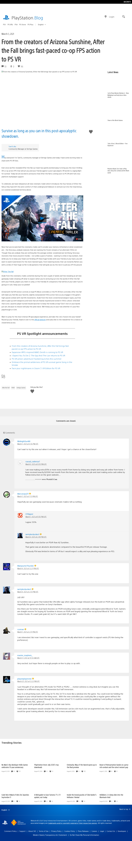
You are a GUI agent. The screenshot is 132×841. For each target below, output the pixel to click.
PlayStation (27, 17)
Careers (94, 831)
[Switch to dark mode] (105, 16)
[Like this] (17, 771)
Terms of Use (43, 831)
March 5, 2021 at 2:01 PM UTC (27, 632)
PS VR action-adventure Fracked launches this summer (36, 358)
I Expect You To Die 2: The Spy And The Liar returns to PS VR (38, 355)
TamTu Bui (12, 146)
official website (40, 320)
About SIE (32, 831)
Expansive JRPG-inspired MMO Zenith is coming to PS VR (37, 352)
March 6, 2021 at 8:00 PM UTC (36, 464)
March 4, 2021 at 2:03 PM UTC (27, 592)
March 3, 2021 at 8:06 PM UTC (36, 516)
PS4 (16, 24)
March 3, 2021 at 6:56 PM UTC (27, 444)
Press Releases (83, 831)
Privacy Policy (56, 831)
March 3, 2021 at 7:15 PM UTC (27, 496)
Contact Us (111, 831)
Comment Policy (10, 831)
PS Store (22, 24)
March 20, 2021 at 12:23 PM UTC (28, 681)
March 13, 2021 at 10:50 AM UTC (28, 658)
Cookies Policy (69, 831)
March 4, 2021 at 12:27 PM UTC (28, 568)
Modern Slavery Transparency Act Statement (50, 835)
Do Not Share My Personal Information (84, 835)
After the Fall (5, 387)
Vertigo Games (21, 387)
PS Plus (30, 24)
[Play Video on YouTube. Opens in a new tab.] (78, 239)
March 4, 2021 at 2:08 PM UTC (36, 537)
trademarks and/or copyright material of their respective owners (72, 823)
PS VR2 (10, 24)
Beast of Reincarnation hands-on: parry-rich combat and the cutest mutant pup (114, 766)
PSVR (13, 387)
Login (111, 16)
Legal (102, 831)
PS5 (4, 24)
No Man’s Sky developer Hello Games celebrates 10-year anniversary (15, 766)
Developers (122, 831)
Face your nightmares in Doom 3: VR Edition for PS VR (36, 368)
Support (22, 831)
